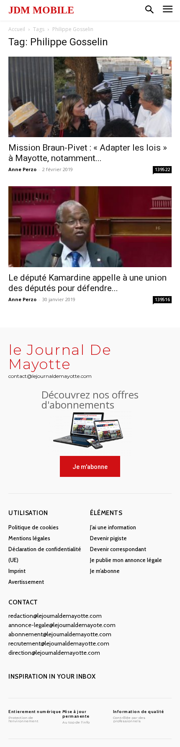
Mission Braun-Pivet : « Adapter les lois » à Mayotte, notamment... (87, 153)
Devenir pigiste (108, 538)
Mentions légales (29, 538)
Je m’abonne (105, 570)
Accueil (16, 29)
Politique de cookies (33, 527)
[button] (149, 10)
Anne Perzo (22, 169)
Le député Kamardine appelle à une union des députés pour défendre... (87, 283)
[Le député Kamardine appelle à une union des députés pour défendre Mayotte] (90, 226)
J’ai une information (113, 527)
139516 (162, 299)
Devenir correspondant (118, 549)
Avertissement (26, 581)
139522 (162, 169)
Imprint (17, 570)
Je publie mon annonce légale (126, 560)
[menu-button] (167, 10)
